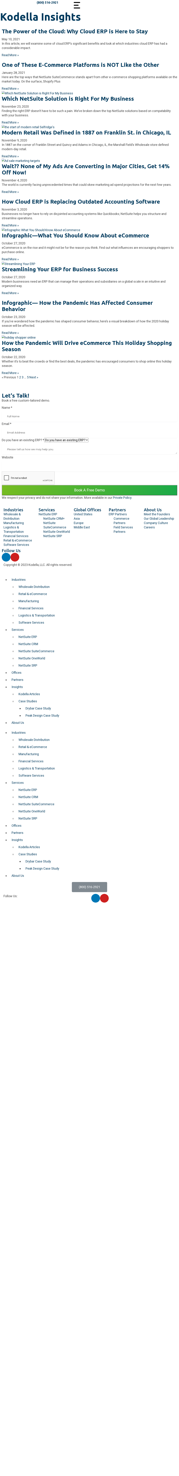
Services (47, 509)
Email (6, 424)
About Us (153, 509)
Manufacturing (29, 601)
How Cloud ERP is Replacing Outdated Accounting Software (81, 201)
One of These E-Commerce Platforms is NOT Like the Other (80, 65)
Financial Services (31, 608)
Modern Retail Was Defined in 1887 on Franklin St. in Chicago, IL (86, 132)
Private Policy (122, 497)
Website (7, 457)
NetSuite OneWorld (32, 658)
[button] (89, 887)
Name (7, 407)
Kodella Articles (29, 694)
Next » (33, 377)
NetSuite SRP (28, 665)
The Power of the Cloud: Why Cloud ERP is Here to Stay (75, 31)
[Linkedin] (6, 557)
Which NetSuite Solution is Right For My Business (68, 98)
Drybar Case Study (38, 708)
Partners (117, 509)
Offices (17, 672)
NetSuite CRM (28, 644)
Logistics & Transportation (37, 615)
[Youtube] (14, 557)
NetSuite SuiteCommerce (36, 651)
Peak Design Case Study (42, 715)
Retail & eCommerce (33, 594)
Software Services (31, 622)
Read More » (10, 55)
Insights (17, 687)
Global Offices (87, 509)
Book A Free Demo (89, 490)
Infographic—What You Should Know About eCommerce (75, 235)
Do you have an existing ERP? (23, 440)
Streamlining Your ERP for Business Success (60, 269)
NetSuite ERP (28, 637)
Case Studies (28, 701)
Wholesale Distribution (34, 587)
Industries (13, 509)
